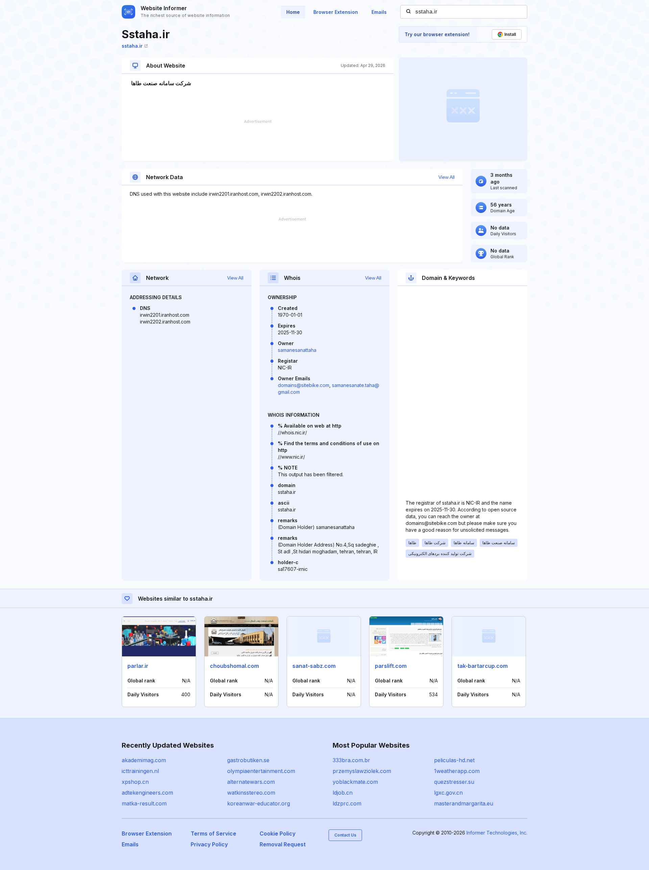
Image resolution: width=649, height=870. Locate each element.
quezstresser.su (454, 781)
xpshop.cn (135, 781)
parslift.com (391, 665)
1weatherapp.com (457, 771)
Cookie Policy (277, 833)
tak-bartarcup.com (482, 665)
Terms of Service (213, 833)
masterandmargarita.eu (463, 803)
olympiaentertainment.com (261, 771)
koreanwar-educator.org (258, 803)
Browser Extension (335, 12)
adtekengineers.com (147, 792)
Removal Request (283, 844)
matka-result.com (144, 803)
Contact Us (345, 835)
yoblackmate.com (355, 781)
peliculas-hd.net (454, 760)
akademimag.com (144, 760)
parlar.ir (137, 665)
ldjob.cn (343, 792)
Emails (379, 12)
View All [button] (446, 177)
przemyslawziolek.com (362, 771)
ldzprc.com (347, 803)
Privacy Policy (209, 844)
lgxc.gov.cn (448, 792)
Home (293, 12)
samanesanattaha (297, 350)
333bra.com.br (351, 760)
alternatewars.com (251, 781)
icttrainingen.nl (140, 771)
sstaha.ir (132, 46)
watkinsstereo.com (251, 792)
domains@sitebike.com (303, 385)
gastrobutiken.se (248, 760)
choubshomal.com (234, 665)
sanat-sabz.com (314, 665)
